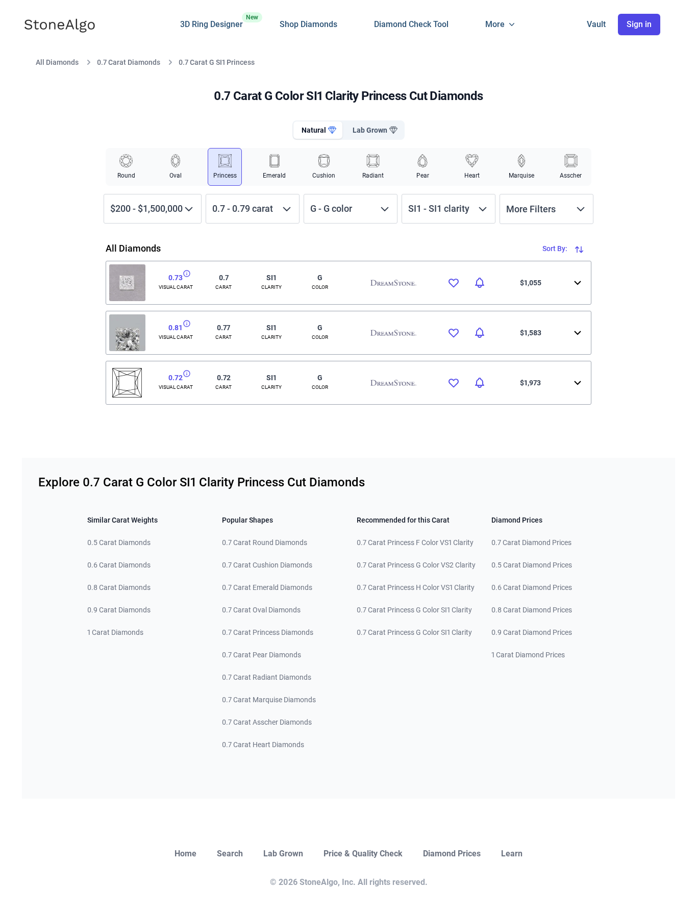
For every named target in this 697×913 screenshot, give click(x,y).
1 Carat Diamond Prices (528, 655)
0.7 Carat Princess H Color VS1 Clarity (416, 587)
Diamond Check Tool (411, 24)
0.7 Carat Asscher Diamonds (267, 722)
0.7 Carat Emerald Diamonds (267, 587)
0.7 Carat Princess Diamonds (267, 632)
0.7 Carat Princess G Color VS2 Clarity (416, 565)
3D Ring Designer (211, 21)
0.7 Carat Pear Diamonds (261, 655)
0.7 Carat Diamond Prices (531, 542)
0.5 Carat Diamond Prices (531, 565)
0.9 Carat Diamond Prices (531, 632)
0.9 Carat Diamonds (119, 610)
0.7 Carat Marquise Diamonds (269, 700)
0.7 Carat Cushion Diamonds (267, 565)
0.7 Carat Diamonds (128, 62)
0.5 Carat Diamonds (119, 542)
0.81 (175, 328)
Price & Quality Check (363, 853)
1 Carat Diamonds (115, 632)
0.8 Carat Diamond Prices (531, 610)
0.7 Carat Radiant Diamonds (266, 677)
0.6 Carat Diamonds (119, 565)
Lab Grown (283, 853)
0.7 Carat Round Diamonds (264, 542)
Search (230, 853)
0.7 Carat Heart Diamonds (263, 745)
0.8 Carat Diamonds (119, 587)
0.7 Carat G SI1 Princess (217, 62)
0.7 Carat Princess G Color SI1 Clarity (414, 610)
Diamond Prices (452, 853)
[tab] (317, 130)
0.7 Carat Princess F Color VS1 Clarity (415, 542)
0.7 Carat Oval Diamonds (261, 610)
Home (185, 853)
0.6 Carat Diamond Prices (531, 587)
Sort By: (555, 248)
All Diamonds (57, 62)
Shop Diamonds (308, 24)
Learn (511, 853)
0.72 (175, 378)
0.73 (175, 278)
